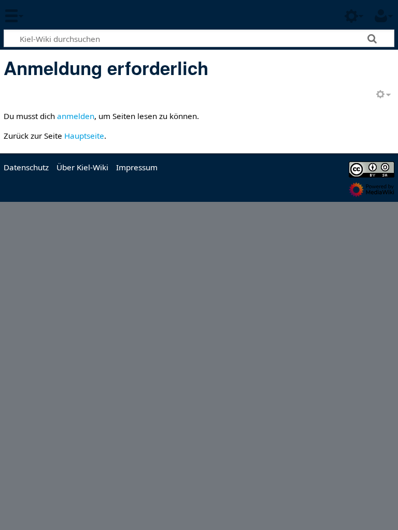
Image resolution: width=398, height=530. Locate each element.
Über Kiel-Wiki (82, 167)
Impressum (137, 167)
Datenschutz (26, 167)
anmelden (75, 116)
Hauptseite (84, 135)
